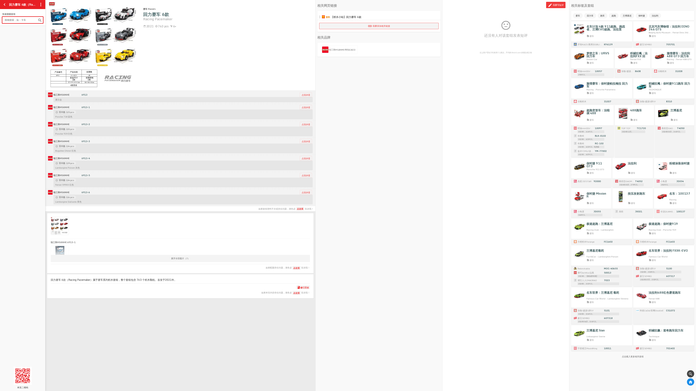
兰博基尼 (627, 15)
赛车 (578, 15)
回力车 (590, 15)
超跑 (614, 15)
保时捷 (641, 15)
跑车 (602, 15)
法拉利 (655, 15)
